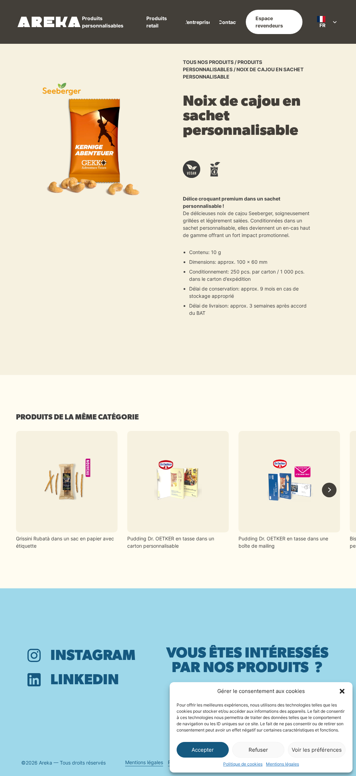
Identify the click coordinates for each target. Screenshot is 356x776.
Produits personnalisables (102, 21)
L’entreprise (197, 22)
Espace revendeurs (269, 21)
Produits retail (156, 21)
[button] (342, 691)
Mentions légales (282, 764)
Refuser (258, 749)
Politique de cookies (242, 764)
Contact (227, 22)
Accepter (203, 749)
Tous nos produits (208, 62)
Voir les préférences (317, 749)
